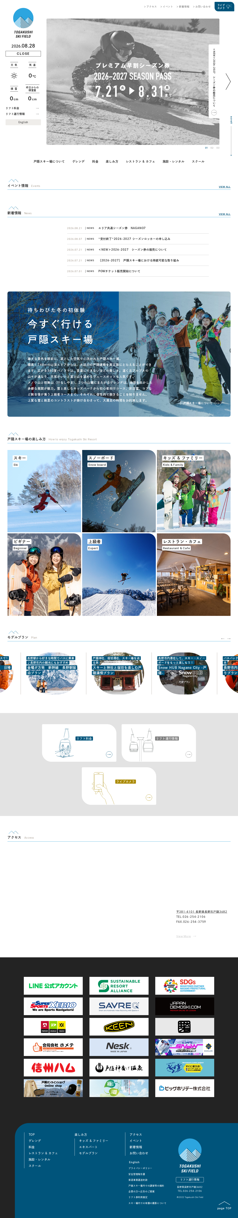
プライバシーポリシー (140, 1168)
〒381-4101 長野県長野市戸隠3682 (201, 911)
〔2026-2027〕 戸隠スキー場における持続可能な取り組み (138, 260)
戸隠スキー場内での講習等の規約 (146, 1186)
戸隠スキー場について (49, 161)
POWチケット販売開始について (119, 271)
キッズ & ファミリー (93, 1140)
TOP (32, 1134)
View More (183, 936)
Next (229, 87)
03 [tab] (217, 147)
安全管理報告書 (136, 1174)
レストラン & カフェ (140, 161)
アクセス (152, 6)
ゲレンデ (78, 161)
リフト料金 (12, 108)
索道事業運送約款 (137, 1180)
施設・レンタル (174, 161)
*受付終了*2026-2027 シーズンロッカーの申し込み (134, 238)
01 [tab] (206, 147)
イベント (168, 6)
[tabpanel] (132, 82)
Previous (222, 638)
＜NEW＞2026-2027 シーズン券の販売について (214, 77)
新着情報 (184, 6)
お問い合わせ (203, 6)
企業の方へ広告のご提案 (141, 1191)
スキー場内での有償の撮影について (147, 1203)
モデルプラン (88, 1153)
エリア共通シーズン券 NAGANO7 (123, 228)
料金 (95, 161)
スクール (198, 161)
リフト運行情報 (15, 114)
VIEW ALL (225, 186)
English (23, 122)
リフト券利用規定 (137, 1197)
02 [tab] (211, 147)
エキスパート (88, 1147)
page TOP (224, 1208)
